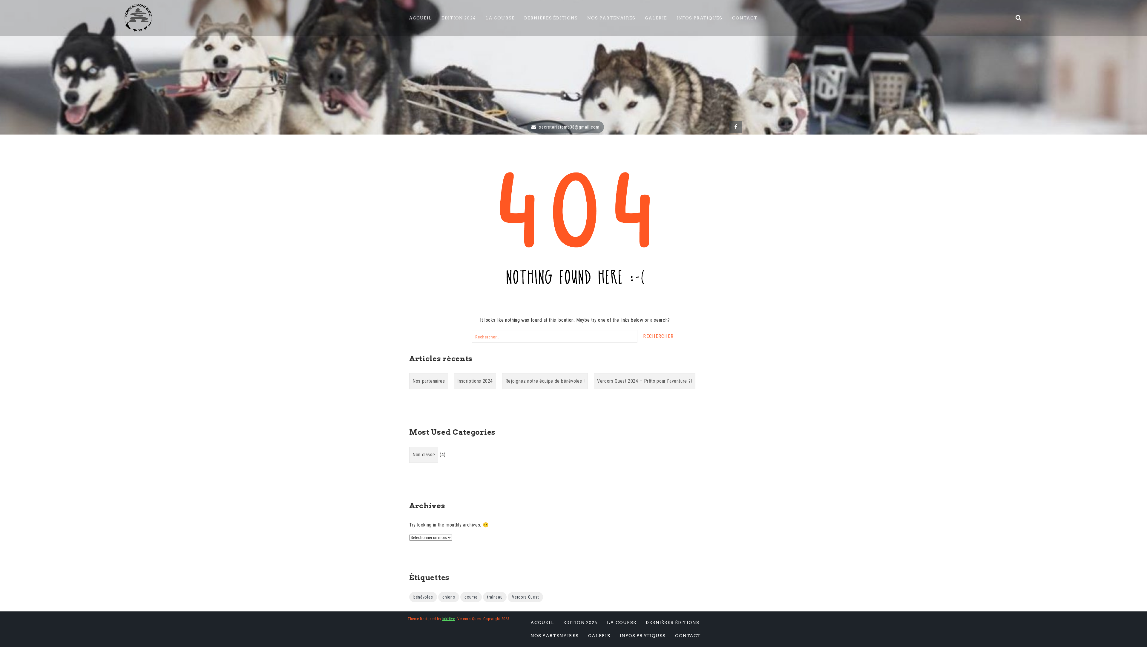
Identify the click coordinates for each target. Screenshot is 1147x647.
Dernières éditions (551, 18)
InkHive (448, 619)
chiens (448, 597)
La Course (500, 18)
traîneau (495, 597)
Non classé (424, 454)
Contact (745, 18)
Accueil (420, 18)
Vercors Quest (525, 597)
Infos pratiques (700, 18)
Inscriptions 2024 (475, 381)
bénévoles (423, 597)
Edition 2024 (458, 18)
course (471, 597)
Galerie (656, 18)
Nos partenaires (429, 381)
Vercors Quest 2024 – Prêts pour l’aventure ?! (644, 381)
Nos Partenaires (611, 18)
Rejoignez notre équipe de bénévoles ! (545, 381)
